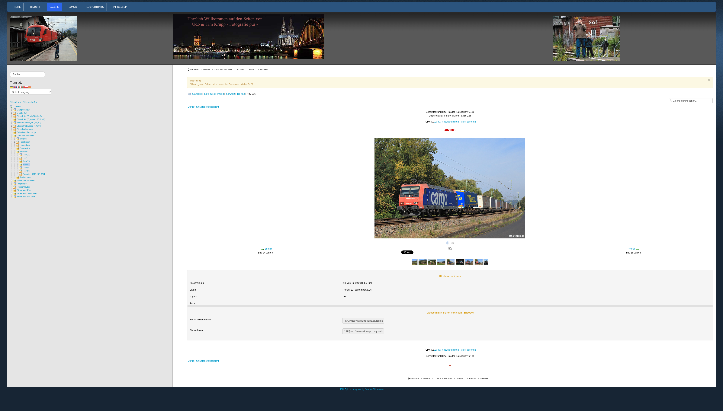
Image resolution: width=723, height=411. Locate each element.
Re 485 (26, 168)
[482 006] (450, 261)
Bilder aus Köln (24, 190)
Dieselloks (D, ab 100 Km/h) (30, 116)
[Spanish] (29, 87)
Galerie (206, 69)
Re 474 (26, 158)
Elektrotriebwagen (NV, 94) (29, 126)
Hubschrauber (23, 187)
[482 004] (413, 261)
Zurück (268, 248)
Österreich (25, 148)
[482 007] (469, 261)
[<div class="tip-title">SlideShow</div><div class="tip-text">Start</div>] (448, 242)
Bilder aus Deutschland (27, 193)
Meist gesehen (468, 121)
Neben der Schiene (25, 180)
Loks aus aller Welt (223, 69)
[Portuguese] (23, 87)
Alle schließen (30, 102)
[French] (17, 87)
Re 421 (26, 155)
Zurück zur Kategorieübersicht (203, 107)
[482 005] (441, 261)
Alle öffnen (16, 102)
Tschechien (25, 177)
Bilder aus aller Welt (26, 197)
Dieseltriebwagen (25, 129)
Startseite (194, 69)
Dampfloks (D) (23, 110)
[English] (14, 87)
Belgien (23, 139)
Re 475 (26, 161)
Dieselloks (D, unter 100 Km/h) (31, 119)
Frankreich (25, 142)
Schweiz (240, 69)
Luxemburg (25, 145)
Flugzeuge (22, 184)
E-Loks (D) (22, 113)
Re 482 (252, 69)
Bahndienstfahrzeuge (26, 132)
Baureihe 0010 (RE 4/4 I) (34, 174)
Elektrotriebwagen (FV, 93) (29, 122)
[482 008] (478, 261)
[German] (11, 87)
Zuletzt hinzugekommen (446, 121)
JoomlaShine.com (374, 389)
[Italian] (20, 87)
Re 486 (26, 171)
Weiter (631, 248)
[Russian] (26, 87)
